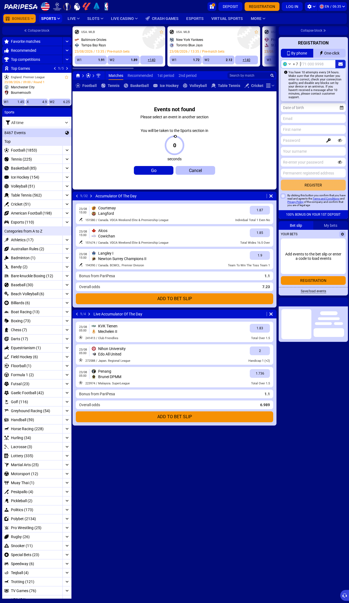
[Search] (272, 75)
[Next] (67, 68)
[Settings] (311, 6)
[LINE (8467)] (78, 75)
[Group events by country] (67, 132)
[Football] (88, 75)
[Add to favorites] (66, 77)
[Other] (270, 85)
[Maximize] (66, 41)
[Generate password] (328, 140)
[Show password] (340, 140)
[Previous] (55, 68)
